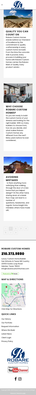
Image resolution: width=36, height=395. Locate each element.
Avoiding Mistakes (12, 178)
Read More (11, 73)
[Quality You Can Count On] (18, 19)
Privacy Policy (7, 341)
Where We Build (8, 330)
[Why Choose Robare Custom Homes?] (18, 93)
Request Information (10, 326)
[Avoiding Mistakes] (18, 165)
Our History (6, 319)
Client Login (6, 338)
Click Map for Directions (11, 309)
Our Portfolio (6, 323)
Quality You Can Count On (17, 33)
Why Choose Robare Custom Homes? (16, 109)
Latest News (6, 334)
